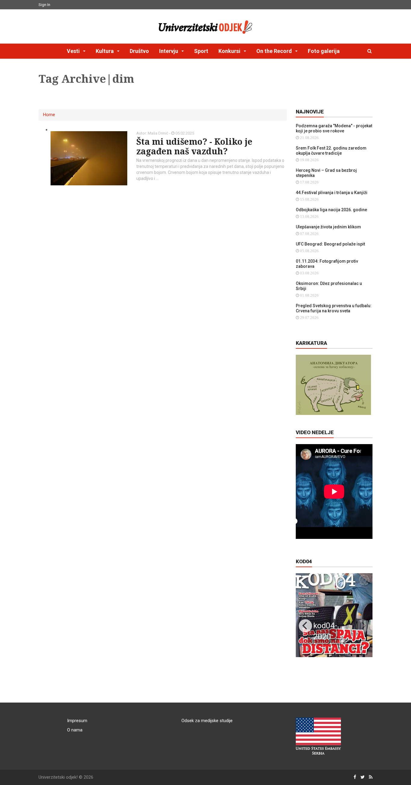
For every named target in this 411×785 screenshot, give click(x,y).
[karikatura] (333, 384)
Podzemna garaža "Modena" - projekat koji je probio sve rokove (334, 128)
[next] (362, 625)
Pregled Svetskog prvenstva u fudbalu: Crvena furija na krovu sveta (334, 308)
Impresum (77, 720)
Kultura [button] (105, 51)
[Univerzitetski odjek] (205, 25)
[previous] (305, 625)
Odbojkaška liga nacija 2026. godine (331, 209)
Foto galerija (324, 51)
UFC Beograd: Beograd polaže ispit (330, 244)
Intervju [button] (169, 51)
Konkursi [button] (230, 51)
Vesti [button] (74, 51)
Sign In (44, 4)
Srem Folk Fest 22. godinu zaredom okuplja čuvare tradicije (331, 151)
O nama (74, 730)
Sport (201, 51)
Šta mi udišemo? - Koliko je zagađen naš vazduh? (194, 146)
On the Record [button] (274, 51)
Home (49, 114)
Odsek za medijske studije (207, 720)
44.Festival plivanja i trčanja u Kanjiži (331, 192)
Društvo (139, 51)
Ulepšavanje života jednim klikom (328, 226)
